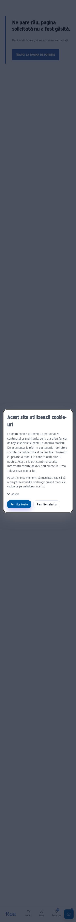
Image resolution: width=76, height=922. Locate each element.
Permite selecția (47, 504)
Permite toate (19, 504)
